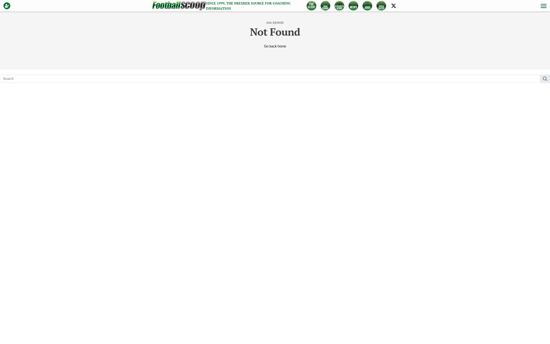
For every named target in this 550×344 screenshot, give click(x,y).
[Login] (7, 6)
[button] (543, 6)
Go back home (275, 46)
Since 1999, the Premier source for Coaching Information (248, 6)
